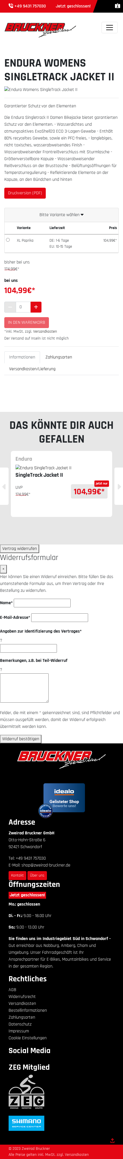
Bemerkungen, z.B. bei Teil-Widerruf (34, 661)
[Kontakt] (117, 6)
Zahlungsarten (58, 357)
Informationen (22, 357)
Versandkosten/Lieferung (32, 369)
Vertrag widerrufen (19, 549)
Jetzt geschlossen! (27, 895)
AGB (12, 990)
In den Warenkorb (26, 322)
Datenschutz (20, 1024)
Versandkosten (45, 331)
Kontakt (17, 875)
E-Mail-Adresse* (15, 618)
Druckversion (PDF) (25, 193)
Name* (6, 603)
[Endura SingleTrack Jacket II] (61, 468)
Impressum (19, 1031)
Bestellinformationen (28, 1010)
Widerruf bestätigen (20, 739)
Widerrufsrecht (22, 997)
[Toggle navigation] (110, 27)
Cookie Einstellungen (28, 1038)
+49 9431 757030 (30, 6)
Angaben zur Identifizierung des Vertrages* (41, 631)
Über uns (37, 875)
